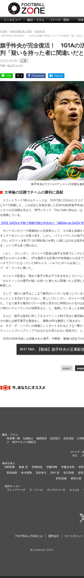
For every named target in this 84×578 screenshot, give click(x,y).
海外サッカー (13, 486)
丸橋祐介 (28, 438)
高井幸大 (41, 472)
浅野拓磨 (9, 466)
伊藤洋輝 (51, 466)
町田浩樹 (61, 478)
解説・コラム (35, 19)
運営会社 (53, 536)
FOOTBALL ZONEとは (29, 536)
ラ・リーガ (36, 489)
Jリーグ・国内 (59, 19)
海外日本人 (8, 463)
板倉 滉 (23, 466)
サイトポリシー (74, 536)
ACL (74, 455)
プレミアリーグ (16, 489)
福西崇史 (41, 438)
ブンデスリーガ (56, 489)
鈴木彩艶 (26, 472)
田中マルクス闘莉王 (24, 442)
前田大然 (76, 478)
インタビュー (12, 19)
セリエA (74, 489)
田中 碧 (55, 472)
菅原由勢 (12, 472)
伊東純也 (37, 466)
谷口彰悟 (68, 472)
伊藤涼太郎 (67, 466)
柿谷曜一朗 (13, 438)
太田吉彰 (68, 438)
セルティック (15, 65)
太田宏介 (55, 438)
